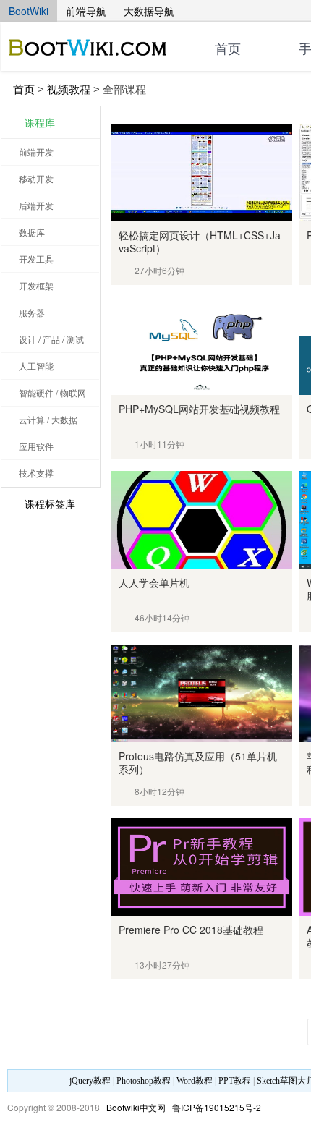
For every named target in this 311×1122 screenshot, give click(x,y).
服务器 (32, 312)
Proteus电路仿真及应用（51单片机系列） (198, 762)
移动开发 (36, 178)
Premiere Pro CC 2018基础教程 (191, 929)
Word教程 (194, 1081)
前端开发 (36, 151)
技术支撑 (36, 473)
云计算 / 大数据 (48, 419)
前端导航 (86, 11)
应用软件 (36, 446)
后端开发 (36, 205)
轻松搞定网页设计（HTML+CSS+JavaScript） (200, 241)
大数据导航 (149, 11)
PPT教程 (234, 1081)
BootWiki (28, 11)
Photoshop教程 (143, 1081)
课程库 (40, 122)
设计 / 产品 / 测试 (51, 339)
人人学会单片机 (154, 582)
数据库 (32, 232)
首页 (228, 49)
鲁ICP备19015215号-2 (216, 1107)
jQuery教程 (90, 1081)
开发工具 (36, 258)
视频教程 (68, 89)
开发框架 (36, 285)
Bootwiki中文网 (136, 1107)
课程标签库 (50, 503)
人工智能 (36, 366)
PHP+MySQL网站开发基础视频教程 (199, 408)
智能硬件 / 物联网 (52, 392)
